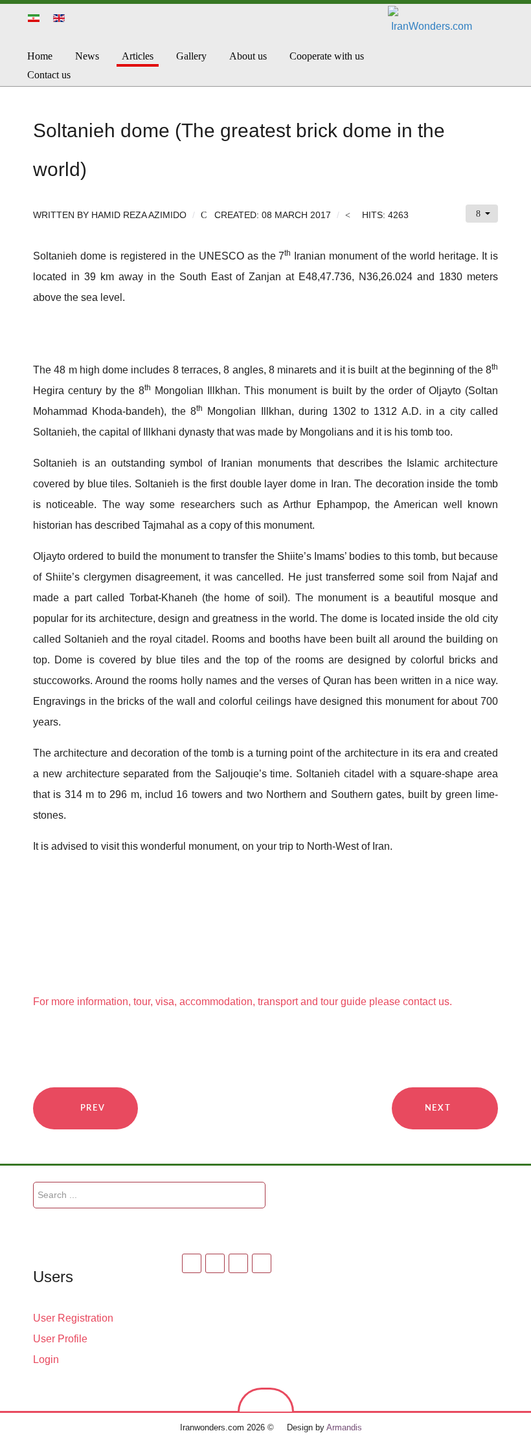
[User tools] (482, 214)
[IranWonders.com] (470, 43)
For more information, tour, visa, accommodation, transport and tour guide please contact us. (242, 1001)
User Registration (73, 1318)
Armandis (344, 1427)
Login (46, 1359)
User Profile (60, 1338)
